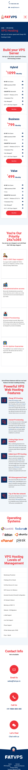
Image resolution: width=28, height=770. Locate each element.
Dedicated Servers (19, 766)
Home (2, 28)
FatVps (17, 402)
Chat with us (14, 736)
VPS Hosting (18, 499)
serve (24, 496)
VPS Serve (16, 467)
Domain (18, 764)
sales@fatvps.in (14, 681)
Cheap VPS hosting (13, 400)
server (16, 445)
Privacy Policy (14, 768)
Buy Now (14, 109)
